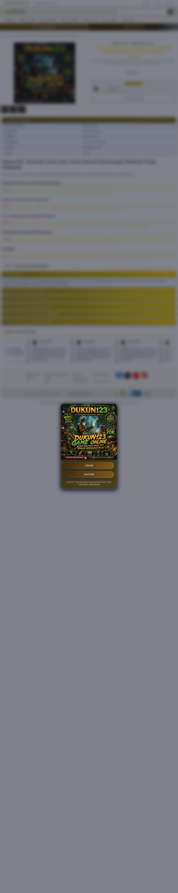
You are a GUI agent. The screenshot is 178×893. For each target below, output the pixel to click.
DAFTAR (89, 474)
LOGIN (89, 465)
